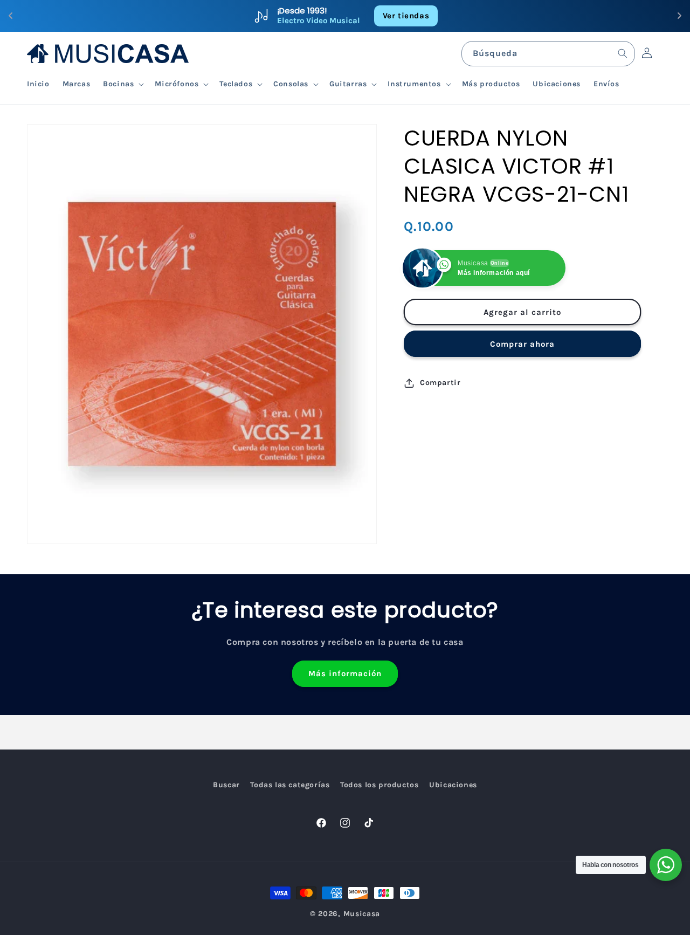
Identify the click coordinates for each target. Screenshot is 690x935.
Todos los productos (379, 784)
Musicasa (362, 913)
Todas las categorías (289, 784)
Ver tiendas (406, 15)
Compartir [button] (440, 382)
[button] (122, 84)
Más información (345, 674)
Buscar (226, 784)
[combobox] (548, 54)
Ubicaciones (453, 784)
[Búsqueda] (622, 53)
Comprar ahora (522, 344)
